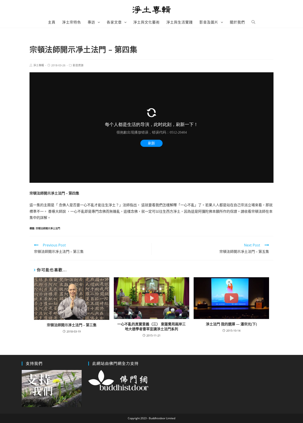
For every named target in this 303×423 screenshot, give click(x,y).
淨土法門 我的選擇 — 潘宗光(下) (231, 324)
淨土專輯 (38, 65)
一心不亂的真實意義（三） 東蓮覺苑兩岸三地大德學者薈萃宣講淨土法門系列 (151, 326)
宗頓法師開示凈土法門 (48, 228)
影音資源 (78, 65)
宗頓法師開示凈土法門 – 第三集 (71, 325)
